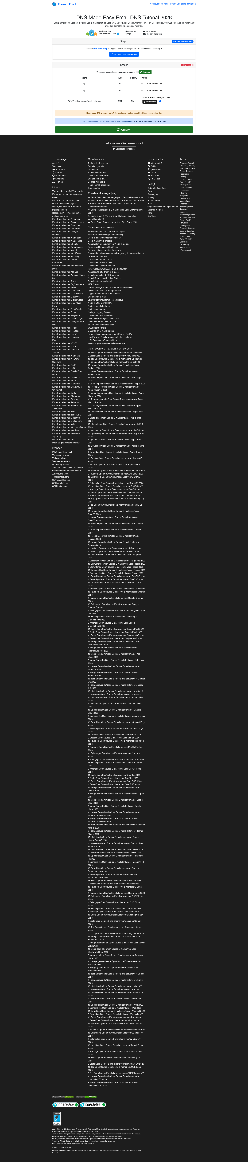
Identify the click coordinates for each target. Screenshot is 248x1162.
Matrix (153, 172)
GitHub (153, 166)
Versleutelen (150, 101)
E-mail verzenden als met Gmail (67, 200)
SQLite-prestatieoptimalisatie (101, 324)
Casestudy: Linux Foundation (101, 265)
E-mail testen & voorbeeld (100, 281)
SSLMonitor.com (59, 486)
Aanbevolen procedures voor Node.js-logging (109, 243)
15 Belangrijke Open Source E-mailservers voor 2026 (114, 478)
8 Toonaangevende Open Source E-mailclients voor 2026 (115, 832)
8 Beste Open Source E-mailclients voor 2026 (114, 355)
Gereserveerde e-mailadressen (66, 470)
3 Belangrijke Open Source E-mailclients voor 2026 (116, 482)
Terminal (59, 181)
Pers (150, 212)
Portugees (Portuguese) (185, 224)
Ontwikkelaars (96, 159)
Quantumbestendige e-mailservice (103, 318)
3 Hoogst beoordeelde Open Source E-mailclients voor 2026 (116, 944)
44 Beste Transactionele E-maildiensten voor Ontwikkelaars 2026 (115, 211)
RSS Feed (155, 178)
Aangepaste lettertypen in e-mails (103, 271)
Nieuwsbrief (156, 163)
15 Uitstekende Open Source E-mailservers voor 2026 (115, 413)
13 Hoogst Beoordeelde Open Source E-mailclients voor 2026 (113, 543)
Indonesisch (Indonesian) (185, 202)
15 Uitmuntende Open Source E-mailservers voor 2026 (115, 425)
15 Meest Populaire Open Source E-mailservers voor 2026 (115, 379)
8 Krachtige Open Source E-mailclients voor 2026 (114, 489)
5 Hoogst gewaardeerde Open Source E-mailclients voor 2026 (114, 969)
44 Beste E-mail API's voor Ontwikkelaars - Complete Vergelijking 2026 (112, 217)
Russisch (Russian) (188, 228)
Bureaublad (60, 175)
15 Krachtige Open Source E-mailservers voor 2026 (115, 486)
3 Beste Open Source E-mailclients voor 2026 (115, 632)
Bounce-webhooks (96, 181)
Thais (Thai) (185, 236)
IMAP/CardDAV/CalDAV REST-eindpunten (107, 268)
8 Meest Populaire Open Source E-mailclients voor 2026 (114, 531)
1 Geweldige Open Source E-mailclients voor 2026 (115, 453)
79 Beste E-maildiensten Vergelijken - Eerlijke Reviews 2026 (115, 197)
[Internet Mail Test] (93, 1104)
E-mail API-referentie (97, 172)
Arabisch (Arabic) (187, 163)
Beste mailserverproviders (100, 240)
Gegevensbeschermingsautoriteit (163, 206)
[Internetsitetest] (65, 1104)
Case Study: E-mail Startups (101, 330)
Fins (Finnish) (185, 182)
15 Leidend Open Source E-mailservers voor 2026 (114, 548)
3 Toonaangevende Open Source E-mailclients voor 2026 (115, 686)
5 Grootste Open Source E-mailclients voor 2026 (114, 466)
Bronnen (57, 448)
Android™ (60, 169)
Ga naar (183, 41)
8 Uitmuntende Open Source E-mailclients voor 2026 (115, 566)
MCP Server (93, 284)
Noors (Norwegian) (187, 217)
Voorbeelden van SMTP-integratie (67, 191)
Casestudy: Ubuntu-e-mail (100, 262)
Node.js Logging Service (99, 312)
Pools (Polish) (185, 220)
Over (150, 191)
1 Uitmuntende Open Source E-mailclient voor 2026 (116, 430)
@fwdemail (155, 169)
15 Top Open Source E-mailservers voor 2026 (115, 358)
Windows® (57, 166)
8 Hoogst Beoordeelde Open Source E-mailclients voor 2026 (113, 519)
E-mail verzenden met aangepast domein (67, 196)
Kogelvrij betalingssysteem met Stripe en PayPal (110, 333)
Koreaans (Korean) (187, 214)
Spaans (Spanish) (187, 231)
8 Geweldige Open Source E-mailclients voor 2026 (115, 579)
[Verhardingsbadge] (56, 1118)
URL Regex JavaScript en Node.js (103, 340)
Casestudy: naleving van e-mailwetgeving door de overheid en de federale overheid (116, 255)
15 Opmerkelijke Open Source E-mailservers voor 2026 (116, 435)
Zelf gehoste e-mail (97, 178)
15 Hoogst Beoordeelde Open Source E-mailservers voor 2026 (114, 366)
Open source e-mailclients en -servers (110, 348)
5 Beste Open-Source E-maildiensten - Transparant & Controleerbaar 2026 (112, 205)
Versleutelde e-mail (159, 3)
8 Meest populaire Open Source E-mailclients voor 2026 (116, 957)
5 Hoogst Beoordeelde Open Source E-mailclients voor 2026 (116, 394)
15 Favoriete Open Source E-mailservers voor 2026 (116, 470)
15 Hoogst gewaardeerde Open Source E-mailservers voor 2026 (115, 963)
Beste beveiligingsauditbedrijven (103, 246)
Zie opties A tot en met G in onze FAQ (149, 121)
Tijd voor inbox (59, 458)
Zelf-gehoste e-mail (97, 296)
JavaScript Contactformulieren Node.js (105, 299)
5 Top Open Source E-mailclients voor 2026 (115, 506)
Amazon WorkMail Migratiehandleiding (105, 234)
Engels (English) (186, 179)
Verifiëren (146, 72)
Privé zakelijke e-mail (62, 451)
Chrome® (59, 178)
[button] (160, 101)
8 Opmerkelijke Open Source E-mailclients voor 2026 (115, 573)
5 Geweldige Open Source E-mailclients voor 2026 (115, 730)
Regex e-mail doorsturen (99, 184)
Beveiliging (153, 194)
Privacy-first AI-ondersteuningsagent (104, 250)
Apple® (55, 163)
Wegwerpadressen (61, 461)
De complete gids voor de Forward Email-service (110, 287)
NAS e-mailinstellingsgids (64, 203)
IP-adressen (93, 169)
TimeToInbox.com (60, 476)
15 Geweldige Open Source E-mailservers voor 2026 (116, 447)
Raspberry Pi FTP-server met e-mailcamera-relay (66, 214)
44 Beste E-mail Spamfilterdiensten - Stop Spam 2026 (112, 222)
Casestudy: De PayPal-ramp (101, 315)
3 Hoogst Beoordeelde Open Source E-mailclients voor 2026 (113, 373)
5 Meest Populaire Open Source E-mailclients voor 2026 (116, 383)
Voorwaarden (154, 200)
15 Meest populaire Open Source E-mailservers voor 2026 (112, 950)
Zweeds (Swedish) (187, 233)
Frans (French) (186, 184)
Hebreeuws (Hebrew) (184, 191)
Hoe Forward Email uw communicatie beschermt (110, 337)
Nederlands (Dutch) (184, 175)
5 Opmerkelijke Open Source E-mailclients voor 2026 (114, 1007)
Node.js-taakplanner (97, 309)
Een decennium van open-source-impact (106, 231)
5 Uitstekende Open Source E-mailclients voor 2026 (114, 419)
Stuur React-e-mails (97, 327)
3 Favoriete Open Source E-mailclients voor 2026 (116, 1029)
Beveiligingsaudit (96, 166)
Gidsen (56, 187)
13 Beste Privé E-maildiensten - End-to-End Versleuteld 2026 (116, 200)
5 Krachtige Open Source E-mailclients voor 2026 (113, 911)
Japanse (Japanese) (184, 210)
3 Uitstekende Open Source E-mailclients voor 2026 (114, 1000)
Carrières (152, 215)
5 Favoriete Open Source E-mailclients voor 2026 (115, 599)
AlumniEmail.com (60, 473)
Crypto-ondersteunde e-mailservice (104, 293)
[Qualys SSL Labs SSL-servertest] (62, 1096)
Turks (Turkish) (186, 239)
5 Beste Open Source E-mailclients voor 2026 (114, 495)
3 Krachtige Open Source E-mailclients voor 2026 (111, 624)
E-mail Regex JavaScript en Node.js (104, 278)
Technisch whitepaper (98, 163)
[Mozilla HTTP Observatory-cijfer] (86, 1096)
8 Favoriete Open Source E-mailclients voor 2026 (115, 473)
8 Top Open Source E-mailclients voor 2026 (114, 361)
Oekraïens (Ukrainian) (184, 243)
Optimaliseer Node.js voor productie (104, 290)
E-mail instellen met (66, 219)
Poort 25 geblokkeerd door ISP (66, 442)
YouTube (154, 175)
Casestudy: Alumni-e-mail (100, 259)
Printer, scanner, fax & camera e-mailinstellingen (67, 208)
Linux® (58, 172)
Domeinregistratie (60, 464)
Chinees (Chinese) (187, 165)
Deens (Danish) (186, 171)
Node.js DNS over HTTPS (100, 302)
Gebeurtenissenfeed (157, 187)
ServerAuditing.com (61, 479)
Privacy (172, 3)
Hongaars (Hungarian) (185, 197)
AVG (150, 203)
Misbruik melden (155, 209)
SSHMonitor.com (60, 482)
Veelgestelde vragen (186, 3)
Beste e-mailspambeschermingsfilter (104, 237)
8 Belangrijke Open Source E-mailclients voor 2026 (116, 759)
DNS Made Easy (100, 48)
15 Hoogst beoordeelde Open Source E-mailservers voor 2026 (114, 938)
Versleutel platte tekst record (67, 467)
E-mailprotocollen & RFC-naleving (103, 274)
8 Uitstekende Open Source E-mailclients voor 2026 (116, 560)
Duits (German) (186, 187)
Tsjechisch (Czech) (187, 168)
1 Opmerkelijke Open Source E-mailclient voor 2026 (114, 441)
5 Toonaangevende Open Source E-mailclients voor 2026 (114, 407)
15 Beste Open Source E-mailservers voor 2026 (115, 352)
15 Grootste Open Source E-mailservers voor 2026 (115, 460)
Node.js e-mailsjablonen (99, 305)
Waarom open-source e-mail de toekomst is (107, 343)
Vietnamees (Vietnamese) (185, 248)
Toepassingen (60, 159)
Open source (94, 187)
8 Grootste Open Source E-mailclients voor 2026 (116, 588)
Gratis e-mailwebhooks (98, 175)
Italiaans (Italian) (186, 206)
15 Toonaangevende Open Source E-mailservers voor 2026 (115, 401)
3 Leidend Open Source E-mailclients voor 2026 (113, 551)
